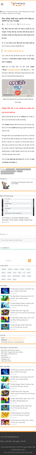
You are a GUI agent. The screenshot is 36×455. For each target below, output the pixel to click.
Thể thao (9, 279)
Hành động (10, 269)
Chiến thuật (4, 269)
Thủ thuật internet (12, 11)
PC (30, 69)
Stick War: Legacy (22, 447)
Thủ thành (9, 272)
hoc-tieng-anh (10, 169)
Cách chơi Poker (6, 361)
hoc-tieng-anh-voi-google (8, 171)
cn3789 (9, 452)
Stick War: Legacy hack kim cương (12, 352)
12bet (5, 452)
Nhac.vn (14, 447)
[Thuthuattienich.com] (18, 4)
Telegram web (5, 359)
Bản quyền (16, 441)
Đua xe (14, 272)
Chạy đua (28, 269)
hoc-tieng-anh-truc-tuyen (23, 169)
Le (4, 24)
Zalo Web (4, 355)
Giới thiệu (8, 441)
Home (4, 11)
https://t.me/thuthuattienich (16, 340)
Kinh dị (19, 272)
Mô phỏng (22, 269)
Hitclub (18, 452)
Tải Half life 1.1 (6, 357)
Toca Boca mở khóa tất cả (9, 354)
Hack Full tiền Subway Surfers (10, 350)
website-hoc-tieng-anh (7, 173)
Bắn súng (3, 272)
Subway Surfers (16, 449)
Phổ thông (16, 269)
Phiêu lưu (3, 279)
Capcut (23, 449)
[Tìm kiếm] (29, 260)
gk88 (31, 452)
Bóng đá (14, 279)
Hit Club (13, 452)
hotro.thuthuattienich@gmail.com (15, 338)
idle (24, 272)
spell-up (20, 171)
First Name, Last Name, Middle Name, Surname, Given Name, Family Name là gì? (17, 219)
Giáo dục (28, 272)
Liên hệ (23, 441)
